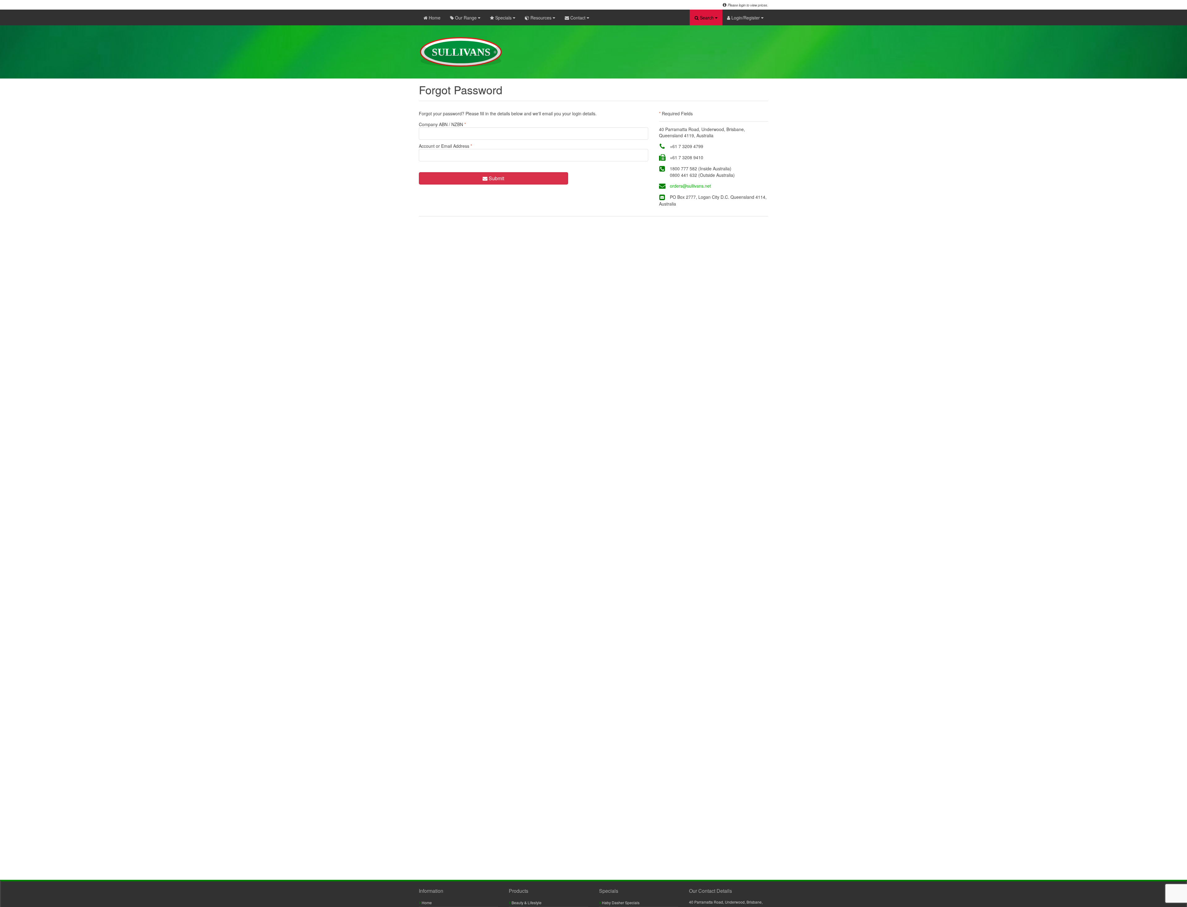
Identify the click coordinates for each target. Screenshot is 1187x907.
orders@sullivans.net (690, 186)
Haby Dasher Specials (620, 902)
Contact (578, 18)
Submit (495, 178)
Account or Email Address (445, 146)
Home (434, 18)
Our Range (466, 18)
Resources (541, 18)
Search (707, 18)
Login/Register (745, 18)
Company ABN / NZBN (442, 124)
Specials (503, 18)
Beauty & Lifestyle (526, 902)
